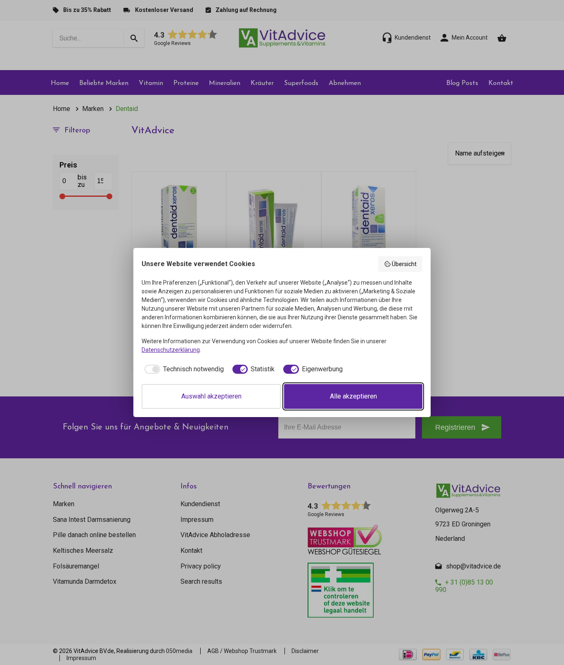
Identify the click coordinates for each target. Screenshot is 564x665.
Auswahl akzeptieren (211, 396)
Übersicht (404, 264)
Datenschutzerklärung (171, 350)
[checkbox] (183, 369)
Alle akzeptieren (353, 396)
